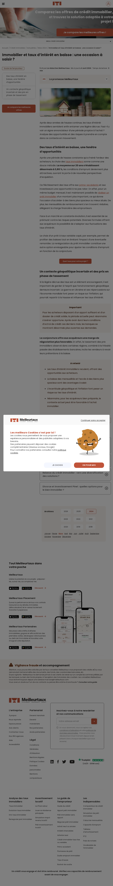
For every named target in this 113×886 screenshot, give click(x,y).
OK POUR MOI (89, 465)
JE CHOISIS (57, 465)
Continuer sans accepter (92, 422)
